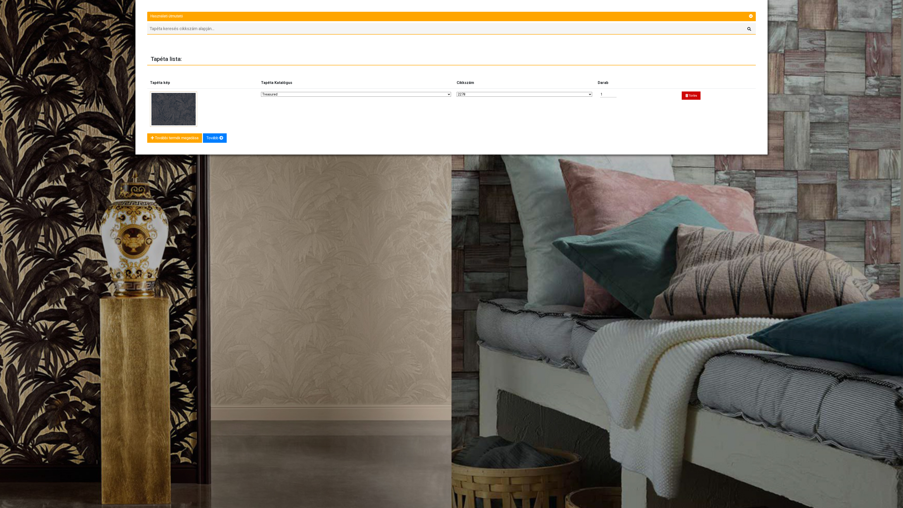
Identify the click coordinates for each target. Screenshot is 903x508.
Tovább (212, 138)
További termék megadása (176, 138)
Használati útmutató (166, 16)
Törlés (692, 95)
